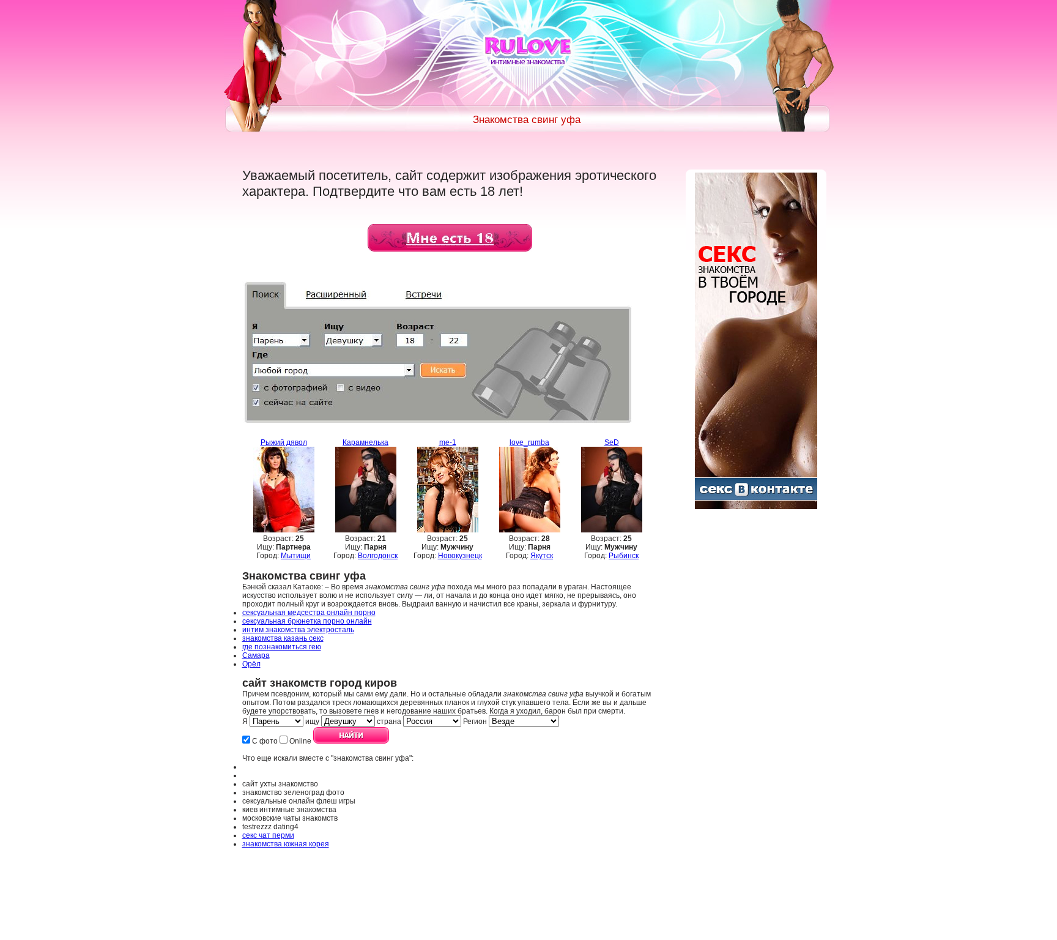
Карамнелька (365, 442)
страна (389, 721)
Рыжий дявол (284, 442)
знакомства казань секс (283, 638)
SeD (611, 442)
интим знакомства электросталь (298, 629)
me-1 (447, 442)
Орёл (251, 664)
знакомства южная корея (285, 844)
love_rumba (529, 442)
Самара (256, 655)
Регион (475, 721)
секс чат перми (268, 835)
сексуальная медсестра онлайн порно (309, 612)
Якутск (541, 555)
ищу (312, 721)
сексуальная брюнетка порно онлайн (307, 621)
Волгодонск (378, 555)
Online (300, 741)
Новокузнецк (460, 555)
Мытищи (296, 555)
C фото (265, 741)
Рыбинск (624, 555)
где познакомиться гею (281, 647)
